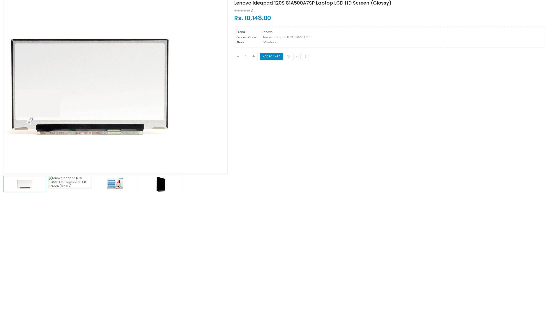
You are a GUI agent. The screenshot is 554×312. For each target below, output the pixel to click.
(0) (251, 11)
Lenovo (268, 32)
